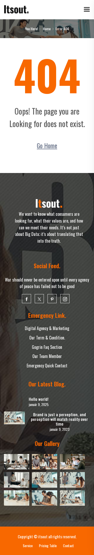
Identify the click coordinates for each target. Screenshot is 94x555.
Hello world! (39, 399)
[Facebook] (26, 298)
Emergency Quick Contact (47, 365)
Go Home (47, 145)
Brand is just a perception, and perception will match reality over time (59, 419)
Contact (68, 545)
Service (28, 545)
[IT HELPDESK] (16, 9)
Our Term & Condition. (47, 338)
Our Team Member (47, 356)
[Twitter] (39, 298)
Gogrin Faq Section (47, 347)
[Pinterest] (52, 298)
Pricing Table (48, 545)
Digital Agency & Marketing (47, 328)
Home (47, 28)
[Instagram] (64, 298)
